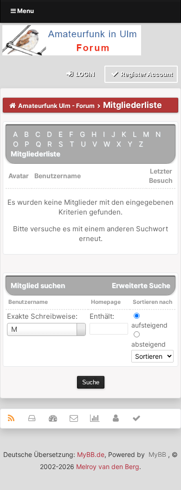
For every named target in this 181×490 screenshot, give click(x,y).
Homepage (106, 301)
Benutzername (28, 301)
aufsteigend (149, 325)
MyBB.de (90, 454)
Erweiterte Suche (141, 285)
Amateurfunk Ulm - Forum (56, 105)
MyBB (157, 454)
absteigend (148, 344)
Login (84, 74)
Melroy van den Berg (107, 466)
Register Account (146, 74)
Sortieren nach (152, 301)
